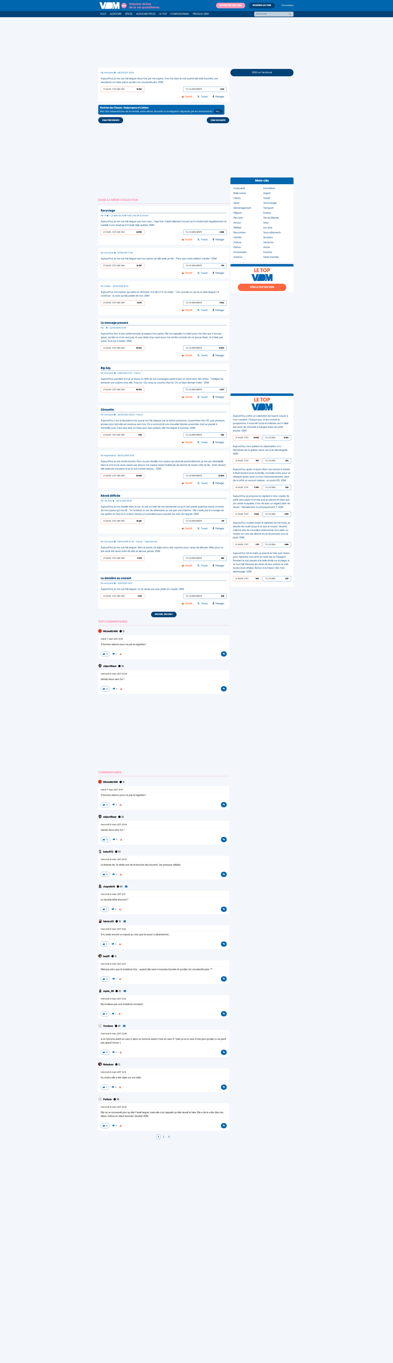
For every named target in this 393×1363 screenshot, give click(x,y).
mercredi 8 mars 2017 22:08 (114, 1034)
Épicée (128, 14)
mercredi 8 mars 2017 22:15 (113, 1072)
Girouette (107, 409)
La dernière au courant (116, 578)
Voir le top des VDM (262, 287)
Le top (163, 14)
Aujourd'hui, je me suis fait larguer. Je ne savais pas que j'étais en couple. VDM (142, 589)
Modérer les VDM (262, 5)
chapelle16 (109, 887)
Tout (103, 14)
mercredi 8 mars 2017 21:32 (113, 999)
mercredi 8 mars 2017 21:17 (113, 894)
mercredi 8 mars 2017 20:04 (114, 674)
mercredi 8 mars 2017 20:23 (114, 859)
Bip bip (106, 368)
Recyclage (108, 210)
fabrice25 (108, 921)
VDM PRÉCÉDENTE (110, 120)
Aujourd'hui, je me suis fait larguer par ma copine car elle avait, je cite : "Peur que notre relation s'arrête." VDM (159, 259)
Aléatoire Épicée (146, 14)
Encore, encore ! (164, 614)
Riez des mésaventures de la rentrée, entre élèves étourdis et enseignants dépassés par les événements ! (160, 110)
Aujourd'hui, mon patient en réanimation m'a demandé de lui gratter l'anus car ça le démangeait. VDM (260, 450)
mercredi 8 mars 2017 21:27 (113, 964)
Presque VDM (201, 14)
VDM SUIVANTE (218, 120)
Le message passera (114, 323)
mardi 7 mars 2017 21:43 (112, 639)
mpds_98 (108, 991)
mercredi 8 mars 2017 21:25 (113, 929)
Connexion (288, 5)
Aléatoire (116, 14)
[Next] (169, 1137)
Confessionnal (179, 14)
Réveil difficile (110, 496)
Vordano (108, 1026)
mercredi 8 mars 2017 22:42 (114, 1107)
